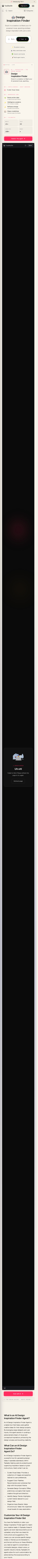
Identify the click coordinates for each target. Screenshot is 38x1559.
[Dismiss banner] (34, 1)
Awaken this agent (17, 139)
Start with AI (17, 1394)
